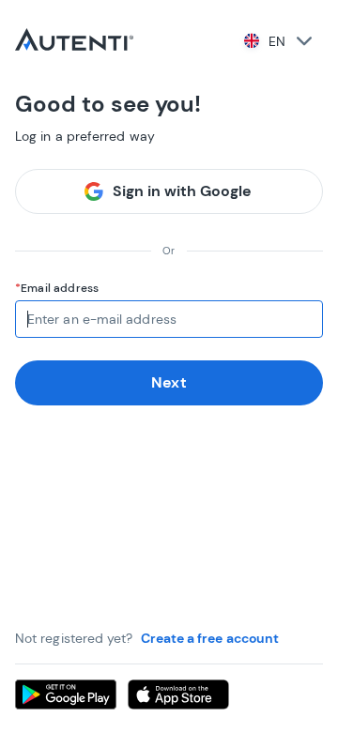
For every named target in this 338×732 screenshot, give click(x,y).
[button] (277, 41)
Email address (60, 288)
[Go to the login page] (74, 41)
